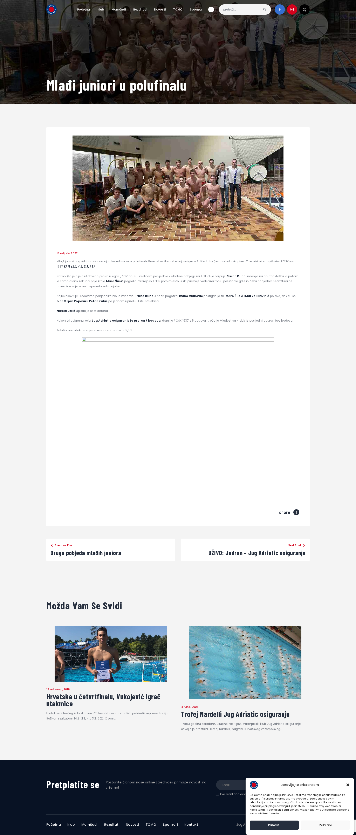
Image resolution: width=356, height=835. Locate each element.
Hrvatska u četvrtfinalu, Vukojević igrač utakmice (103, 700)
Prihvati (274, 825)
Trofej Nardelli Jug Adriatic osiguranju (235, 713)
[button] (348, 785)
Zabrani (325, 825)
